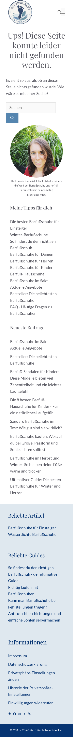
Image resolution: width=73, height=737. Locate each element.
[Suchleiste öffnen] (59, 12)
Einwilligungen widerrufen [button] (31, 702)
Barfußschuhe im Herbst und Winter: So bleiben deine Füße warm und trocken (36, 465)
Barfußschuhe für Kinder (31, 267)
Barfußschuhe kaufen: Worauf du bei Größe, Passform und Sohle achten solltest (36, 443)
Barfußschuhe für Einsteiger (32, 528)
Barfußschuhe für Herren (31, 261)
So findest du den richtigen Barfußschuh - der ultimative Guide (32, 574)
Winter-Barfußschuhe (29, 234)
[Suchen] (12, 118)
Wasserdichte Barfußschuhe (32, 534)
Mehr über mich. (36, 194)
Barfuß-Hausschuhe (27, 274)
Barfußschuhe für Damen (31, 254)
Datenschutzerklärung (27, 664)
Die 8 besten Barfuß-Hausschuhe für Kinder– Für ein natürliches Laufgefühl (34, 406)
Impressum (17, 655)
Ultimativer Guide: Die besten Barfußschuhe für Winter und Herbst (35, 486)
